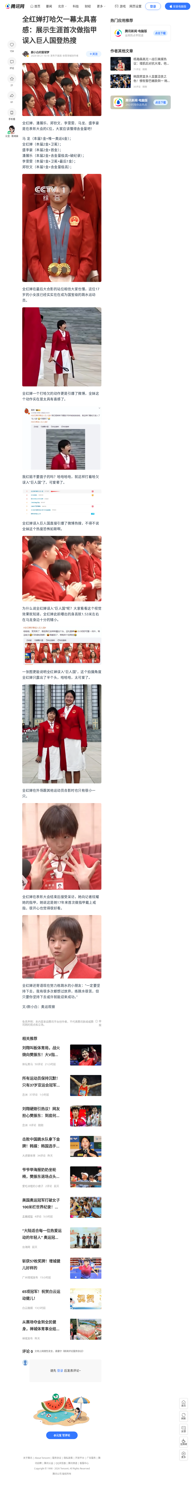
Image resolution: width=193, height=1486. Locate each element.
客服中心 (84, 1463)
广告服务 (91, 1458)
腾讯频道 (72, 1463)
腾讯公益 (48, 1463)
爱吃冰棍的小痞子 (32, 1186)
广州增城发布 (30, 1277)
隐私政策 (68, 1458)
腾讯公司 (57, 1473)
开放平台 (79, 1458)
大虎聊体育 (28, 1155)
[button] (160, 33)
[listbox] (61, 1188)
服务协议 (56, 1458)
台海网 (26, 1247)
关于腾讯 (27, 1458)
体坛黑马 (27, 1064)
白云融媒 (27, 1308)
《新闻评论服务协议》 (73, 1351)
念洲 (25, 1094)
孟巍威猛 (27, 1216)
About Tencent (42, 1458)
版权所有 (66, 1473)
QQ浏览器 (61, 1463)
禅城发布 (27, 1338)
